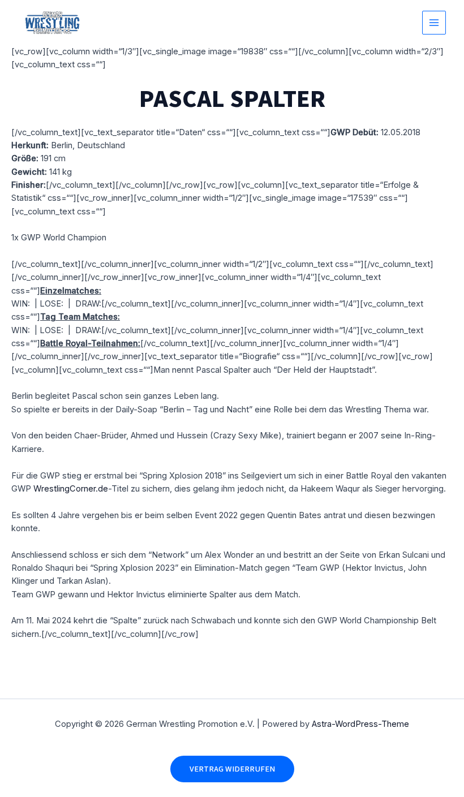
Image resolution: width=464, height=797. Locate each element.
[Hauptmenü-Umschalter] (434, 23)
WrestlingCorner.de (70, 489)
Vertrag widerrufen (232, 769)
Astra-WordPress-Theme (360, 724)
